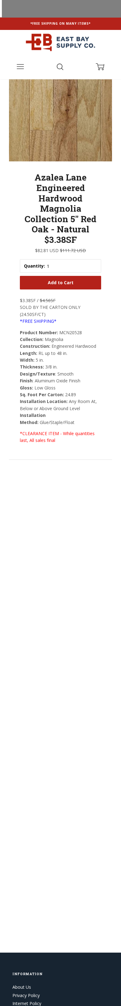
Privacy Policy (26, 995)
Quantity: (34, 266)
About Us (21, 987)
